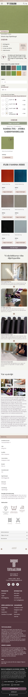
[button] (14, 694)
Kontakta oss (17, 598)
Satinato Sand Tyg (6, 184)
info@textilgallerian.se (16, 580)
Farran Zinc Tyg (18, 234)
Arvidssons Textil (18, 607)
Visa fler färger (24, 73)
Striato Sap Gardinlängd (7, 151)
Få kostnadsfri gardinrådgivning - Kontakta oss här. (14, 0)
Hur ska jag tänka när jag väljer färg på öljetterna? (13, 96)
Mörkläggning (5, 598)
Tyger (2, 595)
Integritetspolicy (4, 679)
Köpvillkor (16, 595)
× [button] (26, 668)
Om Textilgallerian (19, 600)
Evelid (15, 612)
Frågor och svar (4, 535)
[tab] (14, 436)
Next (25, 548)
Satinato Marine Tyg (19, 184)
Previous (3, 548)
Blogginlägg (4, 607)
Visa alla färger (14, 247)
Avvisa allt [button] (14, 692)
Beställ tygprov (23, 45)
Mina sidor (16, 593)
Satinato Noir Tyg (5, 234)
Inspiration (4, 612)
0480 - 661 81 (16, 578)
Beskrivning (3, 437)
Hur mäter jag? (4, 87)
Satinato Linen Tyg (6, 209)
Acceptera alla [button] (14, 688)
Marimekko (17, 614)
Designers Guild (6, 34)
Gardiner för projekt (6, 614)
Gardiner (3, 593)
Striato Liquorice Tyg (19, 209)
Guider (3, 610)
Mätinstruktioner (5, 532)
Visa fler (16, 616)
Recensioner (4, 538)
